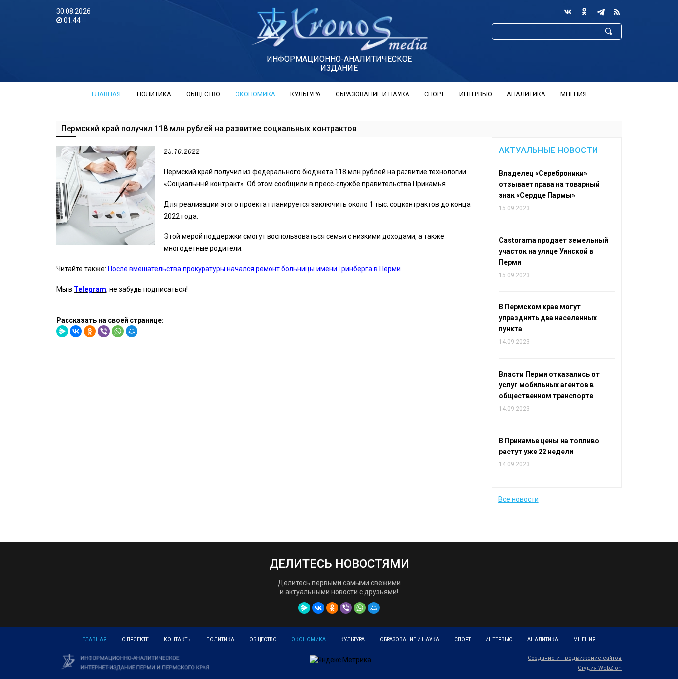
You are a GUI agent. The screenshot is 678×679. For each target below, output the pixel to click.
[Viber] (104, 331)
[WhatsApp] (118, 331)
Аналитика (526, 94)
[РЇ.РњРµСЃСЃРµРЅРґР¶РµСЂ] (62, 331)
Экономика (255, 94)
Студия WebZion (600, 668)
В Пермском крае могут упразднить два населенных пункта (548, 318)
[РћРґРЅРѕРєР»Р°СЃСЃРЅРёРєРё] (90, 331)
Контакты (178, 639)
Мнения (573, 94)
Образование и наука (372, 94)
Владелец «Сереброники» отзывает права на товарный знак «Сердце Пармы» (549, 184)
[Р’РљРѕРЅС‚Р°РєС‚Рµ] (76, 331)
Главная (106, 94)
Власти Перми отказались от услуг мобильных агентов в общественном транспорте (549, 385)
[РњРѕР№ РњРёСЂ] (131, 331)
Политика (154, 94)
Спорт (434, 94)
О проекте (135, 639)
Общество (203, 94)
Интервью (475, 94)
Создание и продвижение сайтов (575, 658)
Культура (305, 94)
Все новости (518, 499)
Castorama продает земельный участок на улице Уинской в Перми (553, 251)
